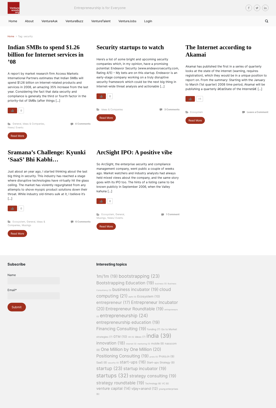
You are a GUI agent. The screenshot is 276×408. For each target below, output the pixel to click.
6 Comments (82, 221)
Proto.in (166, 356)
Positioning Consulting (122, 355)
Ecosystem (196, 112)
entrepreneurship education (128, 322)
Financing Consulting (121, 328)
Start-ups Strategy (161, 362)
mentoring (143, 344)
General (17, 123)
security (113, 363)
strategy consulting (152, 375)
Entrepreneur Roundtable (135, 308)
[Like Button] (12, 110)
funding (153, 329)
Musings (26, 225)
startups (112, 375)
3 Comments (171, 109)
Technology (153, 383)
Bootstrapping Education (125, 282)
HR (131, 337)
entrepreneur (113, 302)
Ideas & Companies (33, 123)
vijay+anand (144, 388)
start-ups (133, 362)
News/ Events (15, 127)
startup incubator (144, 368)
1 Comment (172, 214)
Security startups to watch (130, 47)
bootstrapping (139, 276)
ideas (140, 336)
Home (11, 36)
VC (165, 383)
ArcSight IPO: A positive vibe (134, 152)
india (158, 335)
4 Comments (82, 123)
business (161, 283)
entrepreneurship (124, 315)
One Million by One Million (131, 349)
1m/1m (107, 276)
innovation (110, 343)
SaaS (101, 362)
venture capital (113, 388)
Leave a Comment (257, 112)
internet (131, 344)
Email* (12, 290)
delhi (132, 297)
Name (12, 275)
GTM (120, 336)
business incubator (135, 289)
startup (109, 368)
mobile (157, 343)
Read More (17, 135)
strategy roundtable (120, 382)
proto (154, 357)
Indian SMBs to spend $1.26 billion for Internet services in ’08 (46, 54)
